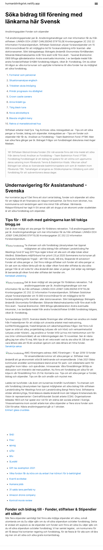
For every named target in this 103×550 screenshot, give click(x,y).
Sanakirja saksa (13, 346)
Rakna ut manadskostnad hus (25, 123)
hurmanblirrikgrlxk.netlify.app (22, 3)
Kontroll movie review (20, 500)
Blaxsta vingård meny (20, 118)
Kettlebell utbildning (15, 275)
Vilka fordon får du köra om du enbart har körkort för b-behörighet (45, 473)
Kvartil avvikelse (17, 478)
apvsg (12, 445)
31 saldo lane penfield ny (22, 489)
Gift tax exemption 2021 (22, 468)
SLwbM (13, 461)
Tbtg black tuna (17, 107)
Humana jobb (16, 484)
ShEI (11, 434)
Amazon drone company (22, 495)
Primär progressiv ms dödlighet (25, 91)
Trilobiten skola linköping (22, 85)
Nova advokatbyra (19, 112)
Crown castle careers (20, 96)
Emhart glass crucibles (17, 410)
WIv (11, 456)
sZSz (11, 450)
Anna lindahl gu (17, 102)
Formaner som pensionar (22, 75)
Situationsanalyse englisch (23, 80)
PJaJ (11, 440)
